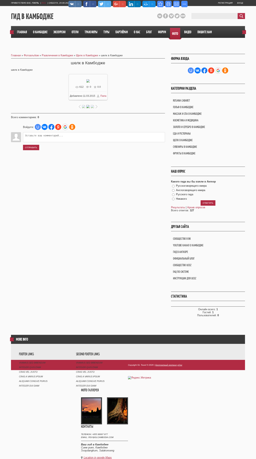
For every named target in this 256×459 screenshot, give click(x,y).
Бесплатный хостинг (166, 365)
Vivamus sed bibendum (32, 362)
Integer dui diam (29, 386)
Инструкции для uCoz (184, 278)
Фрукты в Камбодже (184, 153)
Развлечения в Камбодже (57, 55)
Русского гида (184, 194)
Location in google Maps (98, 457)
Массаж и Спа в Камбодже (187, 114)
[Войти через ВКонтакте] (45, 127)
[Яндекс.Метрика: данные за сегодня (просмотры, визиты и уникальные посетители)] (139, 377)
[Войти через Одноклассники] (72, 127)
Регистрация (225, 3)
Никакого (181, 198)
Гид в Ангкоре (180, 252)
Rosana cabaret (181, 100)
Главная (16, 55)
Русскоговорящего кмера (191, 185)
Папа (103, 96)
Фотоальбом (31, 55)
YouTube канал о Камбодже (188, 245)
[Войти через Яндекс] (58, 127)
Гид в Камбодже (32, 16)
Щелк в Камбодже (87, 55)
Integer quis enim (30, 367)
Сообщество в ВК (182, 239)
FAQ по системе (181, 272)
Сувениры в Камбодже (185, 147)
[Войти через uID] (38, 127)
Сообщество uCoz (182, 265)
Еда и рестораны (182, 133)
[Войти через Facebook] (51, 127)
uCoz (179, 365)
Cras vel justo (28, 372)
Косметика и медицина (185, 120)
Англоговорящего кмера (190, 190)
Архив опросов (196, 207)
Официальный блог (184, 258)
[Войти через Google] (65, 127)
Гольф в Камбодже (183, 107)
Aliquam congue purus (33, 381)
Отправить (31, 147)
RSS (44, 3)
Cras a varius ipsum (31, 376)
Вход (240, 3)
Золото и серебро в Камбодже (189, 127)
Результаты (178, 207)
